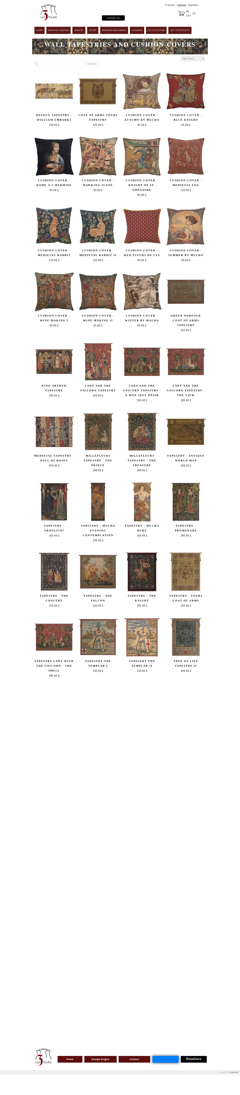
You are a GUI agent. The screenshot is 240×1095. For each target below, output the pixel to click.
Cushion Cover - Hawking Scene (98, 183)
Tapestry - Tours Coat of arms (186, 598)
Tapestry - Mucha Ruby (142, 528)
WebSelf (234, 1072)
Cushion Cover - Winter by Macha (142, 318)
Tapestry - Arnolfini (54, 528)
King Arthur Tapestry (54, 388)
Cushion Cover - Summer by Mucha (185, 253)
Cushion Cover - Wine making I (54, 318)
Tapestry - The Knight (142, 598)
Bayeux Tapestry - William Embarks (54, 117)
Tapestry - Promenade (186, 528)
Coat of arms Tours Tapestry (98, 117)
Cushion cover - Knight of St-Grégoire (142, 185)
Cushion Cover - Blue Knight (186, 117)
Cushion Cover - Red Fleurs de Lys (142, 253)
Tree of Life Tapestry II (186, 663)
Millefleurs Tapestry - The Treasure (142, 460)
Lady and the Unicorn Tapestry (98, 388)
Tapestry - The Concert (54, 598)
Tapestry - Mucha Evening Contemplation (98, 530)
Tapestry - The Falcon (98, 598)
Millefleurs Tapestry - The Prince (98, 460)
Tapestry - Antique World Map (186, 458)
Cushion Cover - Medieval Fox (186, 183)
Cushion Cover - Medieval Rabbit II (98, 253)
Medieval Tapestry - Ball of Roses (54, 458)
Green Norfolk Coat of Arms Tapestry (186, 320)
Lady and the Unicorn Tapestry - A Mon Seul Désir (142, 390)
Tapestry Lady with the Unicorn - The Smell (54, 666)
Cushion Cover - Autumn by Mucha (142, 117)
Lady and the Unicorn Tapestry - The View (186, 390)
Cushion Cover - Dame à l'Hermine (54, 183)
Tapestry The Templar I (98, 663)
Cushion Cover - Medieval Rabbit (54, 253)
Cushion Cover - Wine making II (98, 318)
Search (91, 63)
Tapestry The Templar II (142, 663)
